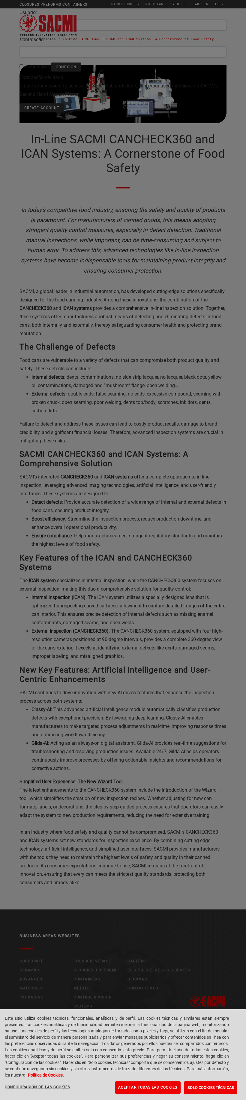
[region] (123, 1054)
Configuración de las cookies (37, 1087)
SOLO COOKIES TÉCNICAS (211, 1087)
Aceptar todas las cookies (147, 1087)
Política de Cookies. (46, 1075)
